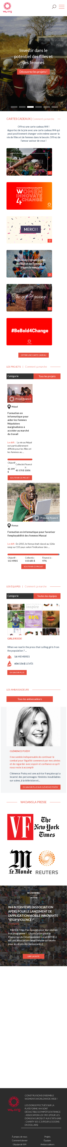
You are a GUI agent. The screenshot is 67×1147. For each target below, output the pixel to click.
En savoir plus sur (40, 787)
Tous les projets (47, 376)
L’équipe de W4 (19, 1144)
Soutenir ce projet (33, 566)
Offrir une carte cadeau (33, 355)
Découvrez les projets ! (33, 71)
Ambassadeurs (47, 1144)
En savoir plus (17, 672)
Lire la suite (34, 956)
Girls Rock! (14, 638)
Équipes (47, 1140)
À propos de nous (19, 1136)
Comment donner (19, 1140)
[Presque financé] (33, 501)
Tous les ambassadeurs (29, 699)
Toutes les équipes (47, 596)
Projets (47, 1136)
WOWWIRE (33, 892)
